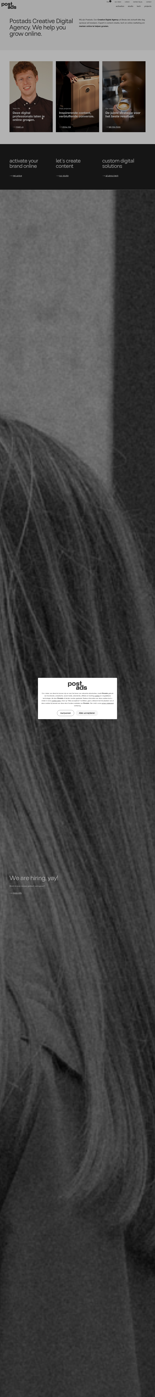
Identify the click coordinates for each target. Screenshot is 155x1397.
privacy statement (108, 703)
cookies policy (56, 701)
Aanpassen (65, 713)
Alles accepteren (87, 713)
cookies (97, 696)
